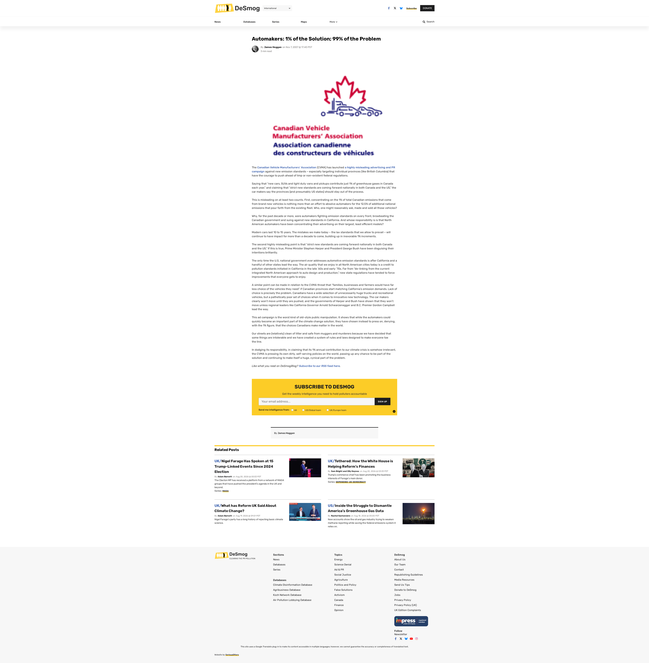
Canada (338, 600)
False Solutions (343, 589)
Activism (339, 594)
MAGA (225, 491)
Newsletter (400, 634)
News (276, 559)
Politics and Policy (345, 584)
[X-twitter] (395, 8)
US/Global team (313, 410)
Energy (338, 559)
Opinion (338, 610)
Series (276, 569)
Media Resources (404, 579)
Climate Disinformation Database (292, 584)
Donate (427, 8)
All (295, 410)
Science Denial (342, 564)
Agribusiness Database (286, 589)
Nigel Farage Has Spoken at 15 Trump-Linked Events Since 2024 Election (243, 466)
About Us (399, 559)
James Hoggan (273, 47)
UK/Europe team (338, 410)
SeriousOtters (232, 655)
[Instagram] (416, 638)
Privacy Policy (402, 600)
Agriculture (341, 579)
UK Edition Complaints (407, 610)
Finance (339, 605)
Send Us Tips (402, 584)
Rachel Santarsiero (340, 516)
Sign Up (382, 401)
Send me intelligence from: (274, 410)
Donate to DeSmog (405, 589)
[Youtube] (411, 638)
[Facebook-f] (388, 8)
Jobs (397, 594)
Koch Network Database (287, 594)
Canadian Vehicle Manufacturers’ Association (286, 167)
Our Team (399, 564)
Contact (399, 569)
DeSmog (247, 8)
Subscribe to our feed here (319, 366)
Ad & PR (339, 569)
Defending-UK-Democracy (351, 482)
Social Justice (342, 574)
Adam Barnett (225, 476)
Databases (279, 564)
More (332, 21)
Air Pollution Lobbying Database (292, 600)
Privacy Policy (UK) (405, 605)
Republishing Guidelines (408, 574)
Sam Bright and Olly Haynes (345, 471)
